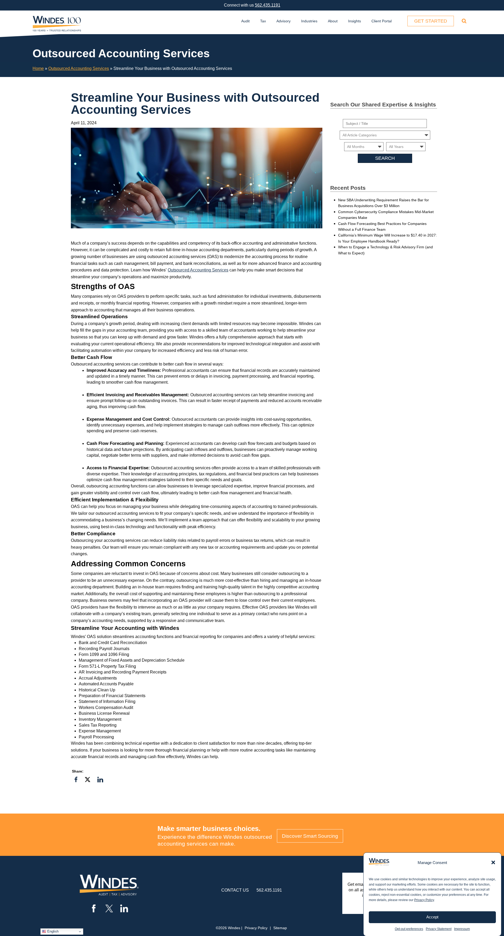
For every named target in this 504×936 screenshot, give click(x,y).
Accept (432, 917)
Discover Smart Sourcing (310, 836)
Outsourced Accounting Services (78, 68)
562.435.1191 (267, 5)
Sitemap (280, 928)
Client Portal (381, 21)
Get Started (430, 21)
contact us (235, 890)
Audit (245, 21)
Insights (354, 21)
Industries (309, 21)
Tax (263, 21)
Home (38, 68)
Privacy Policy (424, 900)
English (52, 931)
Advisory (283, 21)
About (333, 21)
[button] (493, 862)
